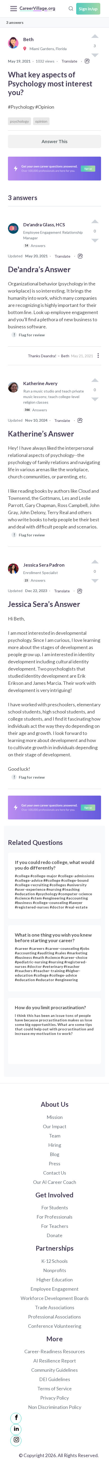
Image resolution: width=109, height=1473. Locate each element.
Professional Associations (54, 1317)
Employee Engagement (54, 1289)
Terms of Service (54, 1388)
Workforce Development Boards (55, 1298)
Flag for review (29, 334)
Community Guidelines (54, 1370)
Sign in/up (88, 8)
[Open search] (71, 8)
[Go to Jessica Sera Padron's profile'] (14, 574)
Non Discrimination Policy (54, 1407)
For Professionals (54, 1217)
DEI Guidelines (54, 1379)
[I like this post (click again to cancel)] (94, 36)
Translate (69, 61)
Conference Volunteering (54, 1326)
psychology (19, 121)
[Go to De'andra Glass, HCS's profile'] (14, 237)
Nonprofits (54, 1270)
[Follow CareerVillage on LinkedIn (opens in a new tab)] (15, 1429)
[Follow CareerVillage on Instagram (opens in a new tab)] (15, 1440)
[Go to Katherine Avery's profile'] (14, 399)
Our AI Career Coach (54, 1182)
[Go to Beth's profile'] (14, 49)
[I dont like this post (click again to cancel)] (94, 240)
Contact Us (54, 1173)
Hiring (54, 1145)
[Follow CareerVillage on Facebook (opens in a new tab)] (15, 1418)
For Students (54, 1207)
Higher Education (54, 1279)
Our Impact (54, 1126)
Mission (55, 1117)
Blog (54, 1154)
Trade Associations (54, 1307)
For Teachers (54, 1226)
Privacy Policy (54, 1398)
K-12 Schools (54, 1261)
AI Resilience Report (54, 1361)
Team (54, 1136)
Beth (65, 356)
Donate (54, 1235)
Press (54, 1163)
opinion (41, 121)
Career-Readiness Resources (54, 1351)
